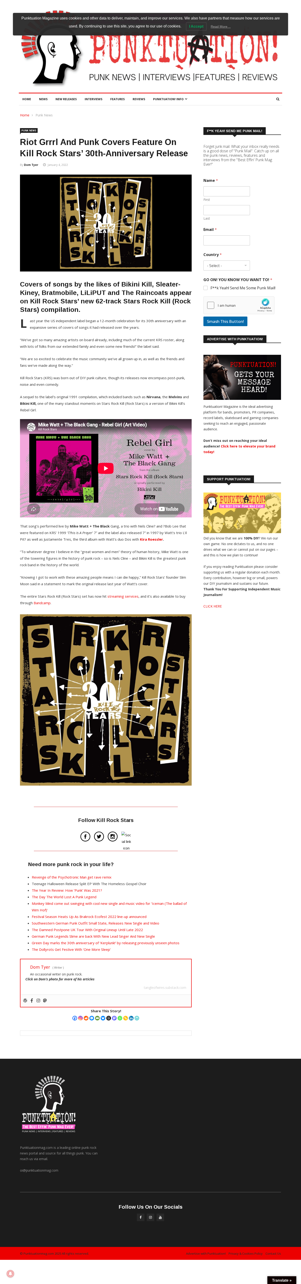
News (43, 99)
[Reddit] (86, 1018)
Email (210, 229)
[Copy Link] (125, 1018)
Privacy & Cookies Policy (246, 1253)
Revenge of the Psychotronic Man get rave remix (71, 877)
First (206, 200)
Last (206, 218)
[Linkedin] (131, 1018)
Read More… (221, 26)
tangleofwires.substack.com (165, 987)
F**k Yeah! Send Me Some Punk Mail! (242, 288)
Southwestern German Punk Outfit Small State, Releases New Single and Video (95, 923)
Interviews (93, 99)
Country (212, 254)
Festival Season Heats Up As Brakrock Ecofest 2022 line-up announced (89, 916)
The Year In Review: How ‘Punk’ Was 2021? (67, 890)
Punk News (44, 115)
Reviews (139, 99)
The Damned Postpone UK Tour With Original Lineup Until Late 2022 (87, 929)
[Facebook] (74, 1018)
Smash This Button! (225, 321)
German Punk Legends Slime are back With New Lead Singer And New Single (93, 936)
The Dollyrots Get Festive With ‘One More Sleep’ (71, 949)
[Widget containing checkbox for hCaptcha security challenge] (238, 305)
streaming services (123, 596)
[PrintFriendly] (137, 1018)
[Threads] (108, 1018)
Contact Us (273, 1253)
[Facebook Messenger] (91, 1018)
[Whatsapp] (120, 1018)
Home (26, 99)
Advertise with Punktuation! (206, 1253)
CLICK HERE (212, 606)
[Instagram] (80, 1018)
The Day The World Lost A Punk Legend (64, 896)
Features (117, 99)
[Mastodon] (114, 1018)
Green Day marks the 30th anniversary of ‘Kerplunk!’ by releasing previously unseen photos (105, 942)
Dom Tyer (31, 165)
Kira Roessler (151, 539)
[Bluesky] (103, 1018)
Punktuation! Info (168, 99)
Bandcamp (42, 602)
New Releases (66, 99)
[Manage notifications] (10, 1273)
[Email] (97, 1018)
